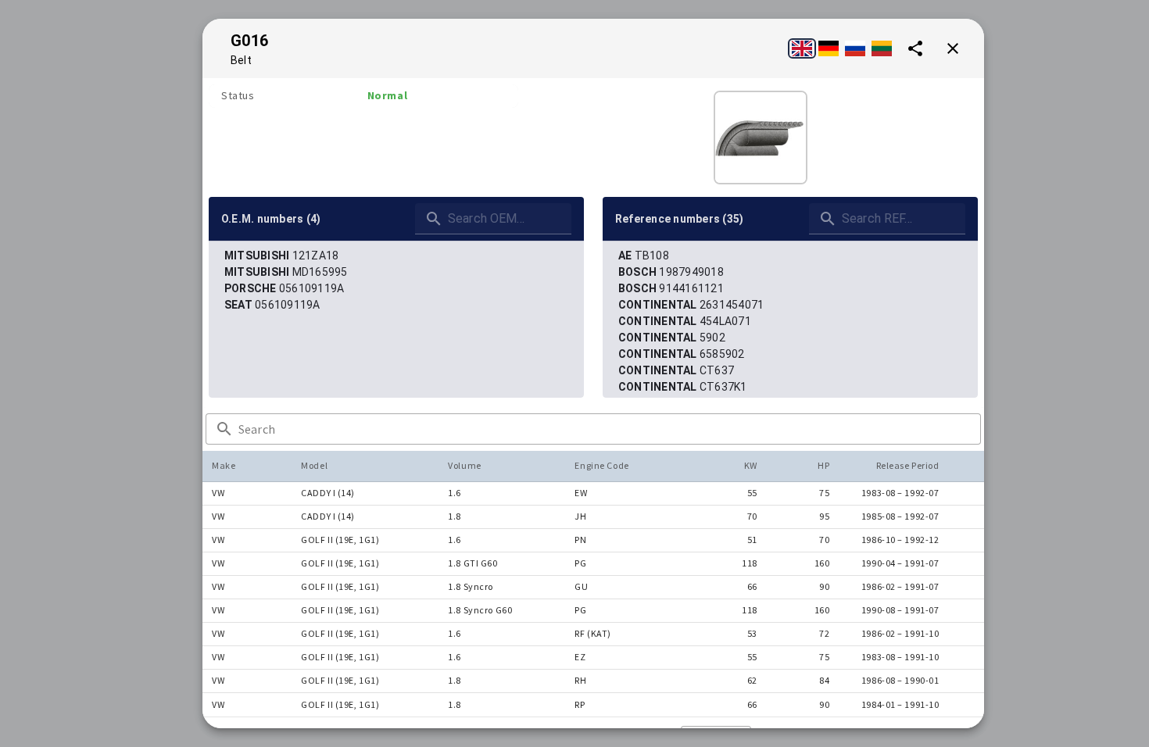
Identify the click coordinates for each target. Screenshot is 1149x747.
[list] (396, 280)
